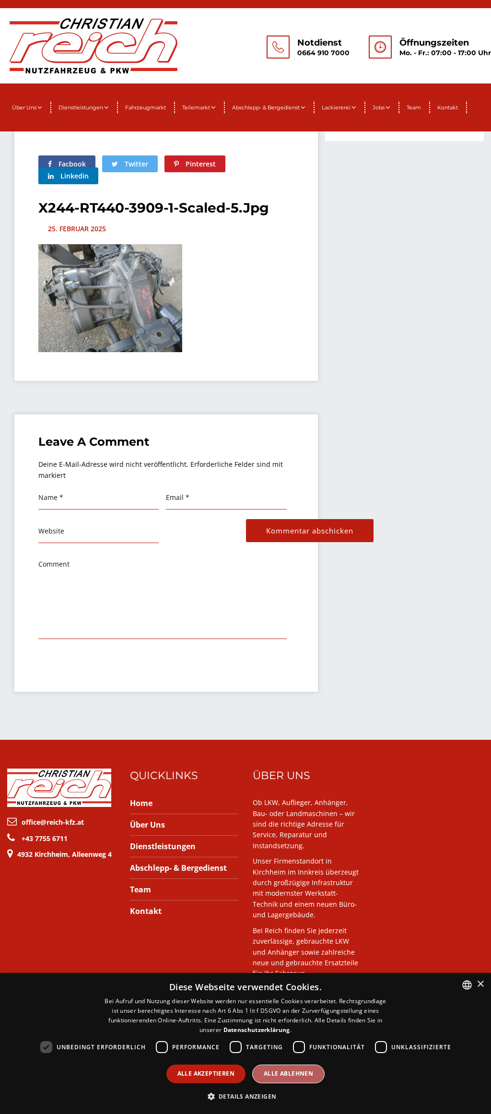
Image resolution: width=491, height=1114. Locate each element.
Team (414, 107)
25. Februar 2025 (77, 228)
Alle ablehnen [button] (288, 1073)
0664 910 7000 (323, 52)
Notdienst (319, 42)
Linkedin (73, 175)
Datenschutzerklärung (256, 1030)
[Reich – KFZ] (93, 44)
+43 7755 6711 (45, 838)
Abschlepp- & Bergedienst (266, 107)
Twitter (135, 163)
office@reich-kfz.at (53, 822)
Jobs (379, 107)
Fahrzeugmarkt (145, 107)
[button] (246, 1096)
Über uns (24, 107)
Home (141, 803)
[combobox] (467, 985)
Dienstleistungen (80, 107)
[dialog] (245, 1043)
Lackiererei (336, 107)
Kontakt (447, 107)
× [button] (480, 984)
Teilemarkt (196, 107)
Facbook (71, 163)
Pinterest (200, 163)
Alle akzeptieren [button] (205, 1073)
